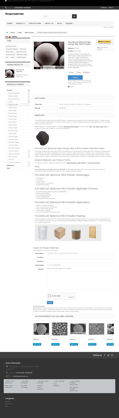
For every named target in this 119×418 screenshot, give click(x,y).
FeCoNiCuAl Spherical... (20, 70)
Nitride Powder (12, 110)
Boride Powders (12, 113)
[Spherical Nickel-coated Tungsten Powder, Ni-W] (41, 329)
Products (20, 23)
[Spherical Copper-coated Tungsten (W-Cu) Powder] (78, 329)
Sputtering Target (11, 46)
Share (79, 72)
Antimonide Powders (14, 148)
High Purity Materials (14, 154)
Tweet (72, 72)
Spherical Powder (21, 52)
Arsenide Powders (13, 145)
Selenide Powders (13, 139)
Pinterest (87, 72)
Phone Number (40, 265)
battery (13, 57)
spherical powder (71, 163)
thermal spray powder (94, 163)
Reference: (71, 48)
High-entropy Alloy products (71, 126)
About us (49, 23)
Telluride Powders (13, 136)
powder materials (81, 163)
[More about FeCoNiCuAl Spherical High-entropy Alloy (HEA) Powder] (9, 73)
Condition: (71, 51)
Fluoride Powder (12, 116)
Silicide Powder (12, 119)
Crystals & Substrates (14, 162)
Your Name (40, 257)
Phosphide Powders (13, 142)
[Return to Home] (7, 32)
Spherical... (36, 339)
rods (94, 126)
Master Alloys (10, 52)
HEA (7, 57)
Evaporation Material (12, 49)
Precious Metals (12, 156)
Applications (35, 23)
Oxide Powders (12, 122)
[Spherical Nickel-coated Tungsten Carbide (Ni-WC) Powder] (59, 329)
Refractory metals (22, 54)
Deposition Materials (13, 93)
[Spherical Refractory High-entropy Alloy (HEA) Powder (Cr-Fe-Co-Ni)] (96, 329)
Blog (59, 23)
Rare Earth (23, 49)
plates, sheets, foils (101, 126)
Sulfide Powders (21, 57)
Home (9, 23)
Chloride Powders (13, 128)
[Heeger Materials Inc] (22, 14)
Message (41, 269)
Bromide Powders (13, 130)
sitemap (111, 27)
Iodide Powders (12, 133)
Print (72, 86)
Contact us (104, 7)
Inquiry (69, 23)
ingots (90, 126)
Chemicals (11, 159)
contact (105, 27)
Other (8, 168)
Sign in (111, 7)
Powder (10, 102)
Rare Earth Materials (14, 99)
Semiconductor (10, 54)
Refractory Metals (13, 96)
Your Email (40, 261)
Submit (50, 302)
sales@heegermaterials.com (20, 376)
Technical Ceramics (13, 151)
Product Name (39, 253)
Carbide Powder (12, 107)
